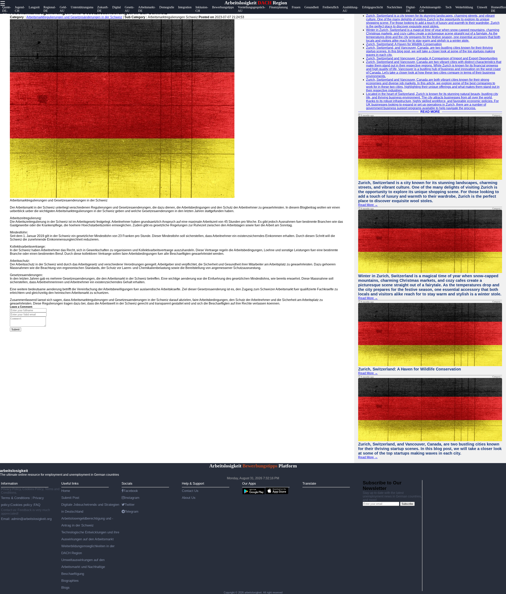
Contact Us (190, 491)
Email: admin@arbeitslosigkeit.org (26, 519)
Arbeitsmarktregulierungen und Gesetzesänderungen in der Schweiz (74, 17)
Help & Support (193, 483)
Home (65, 491)
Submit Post (70, 498)
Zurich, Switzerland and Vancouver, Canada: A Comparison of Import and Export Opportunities (432, 58)
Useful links (70, 483)
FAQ (37, 505)
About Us (188, 498)
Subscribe (407, 503)
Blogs (65, 587)
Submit (15, 329)
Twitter (130, 505)
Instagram (132, 498)
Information (9, 483)
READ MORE (430, 111)
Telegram (131, 511)
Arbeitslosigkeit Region (256, 2)
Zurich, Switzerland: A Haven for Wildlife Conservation (404, 44)
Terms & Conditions (16, 498)
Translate (309, 483)
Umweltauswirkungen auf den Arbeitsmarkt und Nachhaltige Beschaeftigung (83, 567)
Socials (127, 483)
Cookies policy (21, 505)
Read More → (368, 205)
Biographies (70, 581)
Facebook (131, 491)
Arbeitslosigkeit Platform (253, 465)
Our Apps (249, 483)
